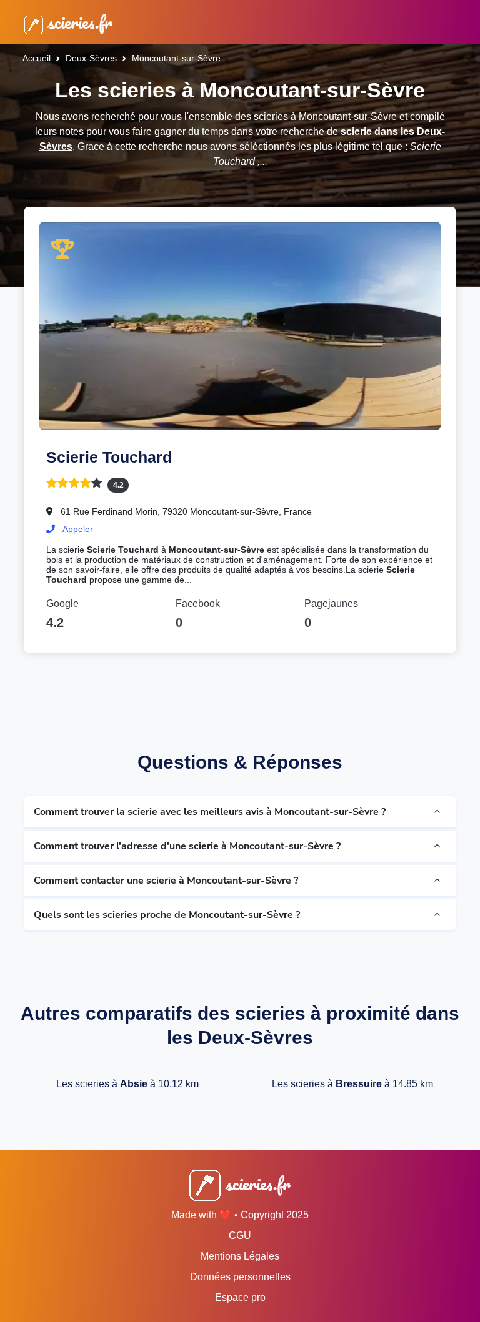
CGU (240, 1235)
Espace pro (240, 1297)
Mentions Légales (240, 1256)
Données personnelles (240, 1276)
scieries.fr (77, 22)
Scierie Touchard (109, 457)
